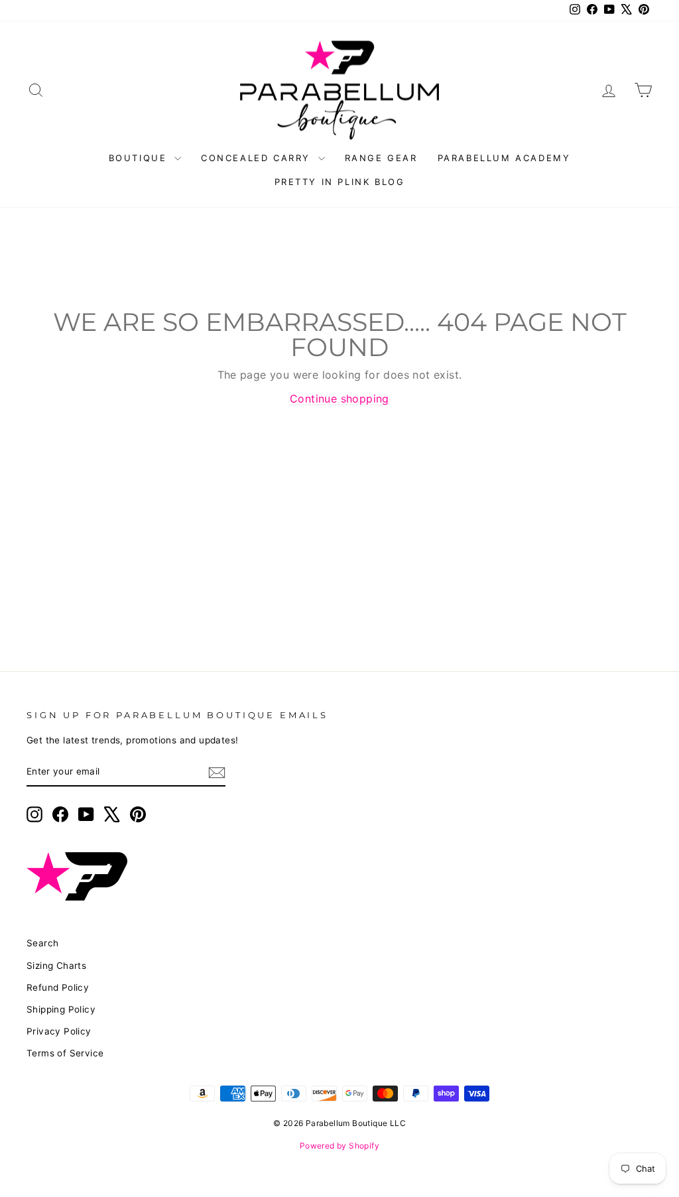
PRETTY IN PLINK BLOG (340, 181)
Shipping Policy (61, 1009)
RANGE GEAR (381, 158)
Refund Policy (58, 987)
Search (42, 943)
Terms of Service (65, 1053)
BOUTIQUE (140, 158)
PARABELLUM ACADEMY (504, 158)
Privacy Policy (59, 1031)
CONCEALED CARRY (258, 158)
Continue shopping (339, 398)
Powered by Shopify (339, 1146)
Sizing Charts (56, 965)
